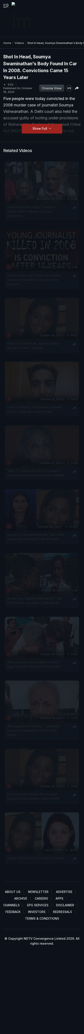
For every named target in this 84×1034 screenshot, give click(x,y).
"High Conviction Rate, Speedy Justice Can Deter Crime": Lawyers (33, 346)
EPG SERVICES (37, 905)
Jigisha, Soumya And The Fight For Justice (36, 858)
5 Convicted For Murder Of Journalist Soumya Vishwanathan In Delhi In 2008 (33, 796)
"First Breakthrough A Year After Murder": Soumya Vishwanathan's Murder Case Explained (35, 280)
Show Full (40, 128)
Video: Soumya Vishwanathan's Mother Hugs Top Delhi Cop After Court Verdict (34, 664)
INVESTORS (36, 912)
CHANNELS (11, 905)
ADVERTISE (64, 892)
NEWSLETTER (38, 892)
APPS (59, 898)
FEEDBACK (12, 912)
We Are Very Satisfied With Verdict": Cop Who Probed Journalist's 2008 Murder (35, 601)
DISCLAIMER (65, 905)
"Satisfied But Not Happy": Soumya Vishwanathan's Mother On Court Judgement (30, 211)
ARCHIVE (20, 898)
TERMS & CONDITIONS (42, 918)
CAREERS (41, 898)
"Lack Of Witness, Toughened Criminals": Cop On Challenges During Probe (35, 409)
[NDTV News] (21, 18)
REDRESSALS (62, 912)
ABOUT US (12, 892)
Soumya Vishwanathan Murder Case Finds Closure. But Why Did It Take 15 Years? (35, 537)
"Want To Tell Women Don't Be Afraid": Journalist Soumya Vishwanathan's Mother (35, 473)
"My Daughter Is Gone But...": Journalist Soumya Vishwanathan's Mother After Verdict (33, 730)
